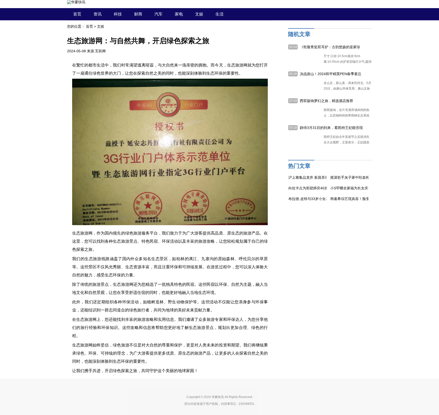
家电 (179, 14)
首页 (77, 14)
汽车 (158, 14)
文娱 (199, 14)
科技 (118, 14)
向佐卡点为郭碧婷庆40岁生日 (311, 188)
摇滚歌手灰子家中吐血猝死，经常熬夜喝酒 (364, 177)
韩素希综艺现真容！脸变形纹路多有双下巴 (364, 199)
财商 (138, 14)
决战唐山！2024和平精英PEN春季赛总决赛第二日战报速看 (330, 74)
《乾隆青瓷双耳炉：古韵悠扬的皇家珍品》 (330, 47)
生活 (219, 14)
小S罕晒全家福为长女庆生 (351, 188)
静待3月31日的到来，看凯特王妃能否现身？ (331, 128)
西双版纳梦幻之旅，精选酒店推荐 (326, 101)
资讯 (97, 14)
